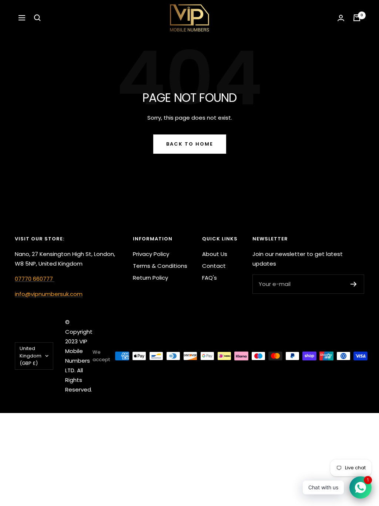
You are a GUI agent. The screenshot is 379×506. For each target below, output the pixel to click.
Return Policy (150, 278)
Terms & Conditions (160, 266)
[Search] (37, 17)
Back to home (189, 143)
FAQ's (209, 278)
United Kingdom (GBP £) (30, 356)
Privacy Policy (151, 254)
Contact (214, 266)
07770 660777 (34, 279)
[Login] (341, 18)
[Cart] (356, 17)
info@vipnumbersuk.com (49, 294)
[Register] (354, 284)
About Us (214, 254)
